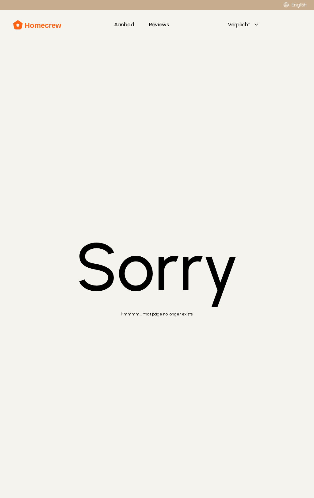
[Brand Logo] (37, 25)
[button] (243, 25)
